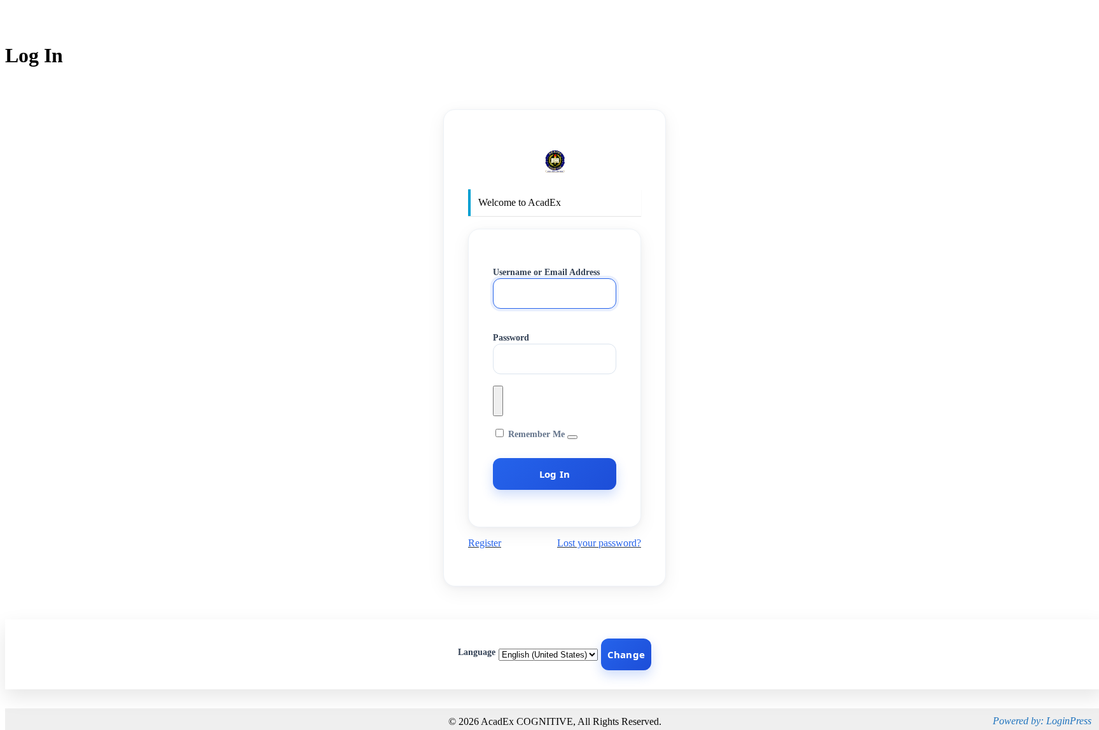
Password (511, 337)
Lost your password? (599, 542)
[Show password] (498, 401)
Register (484, 542)
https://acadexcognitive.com (554, 161)
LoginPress (1068, 720)
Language (476, 652)
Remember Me (536, 434)
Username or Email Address (546, 272)
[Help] (572, 437)
